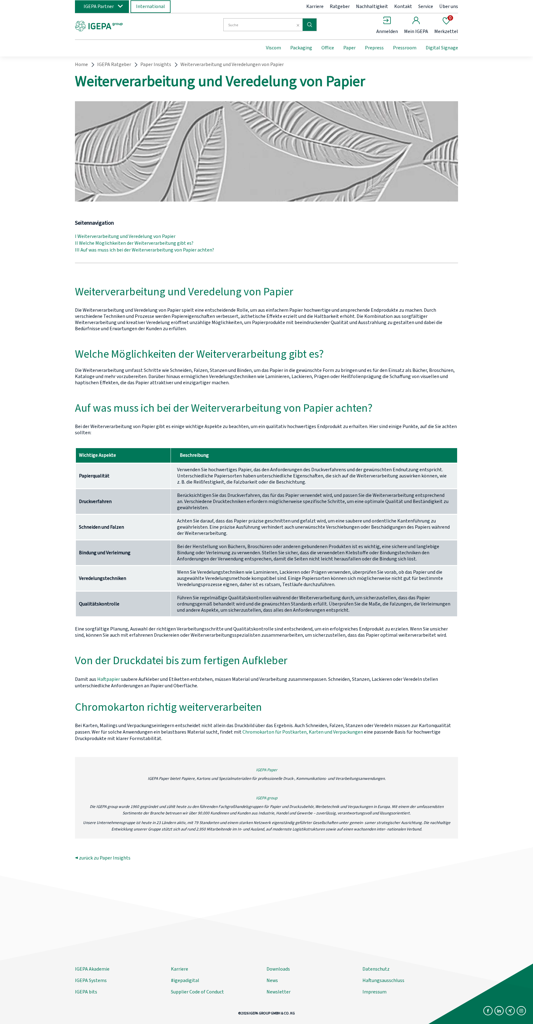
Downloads (278, 969)
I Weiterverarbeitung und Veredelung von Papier (125, 236)
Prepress (374, 47)
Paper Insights (155, 64)
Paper (349, 47)
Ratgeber (340, 6)
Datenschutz (376, 969)
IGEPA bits (86, 992)
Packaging (301, 47)
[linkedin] (499, 1010)
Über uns (448, 6)
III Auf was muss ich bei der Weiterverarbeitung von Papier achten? (144, 250)
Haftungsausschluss (383, 980)
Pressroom (404, 47)
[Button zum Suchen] (309, 25)
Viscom (273, 47)
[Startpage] (125, 25)
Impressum (374, 992)
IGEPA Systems (91, 980)
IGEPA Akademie (92, 969)
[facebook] (488, 1010)
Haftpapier (108, 679)
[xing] (510, 1010)
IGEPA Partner (99, 6)
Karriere (315, 6)
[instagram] (521, 1010)
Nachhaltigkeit (372, 6)
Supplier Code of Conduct (197, 992)
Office (327, 47)
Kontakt (403, 6)
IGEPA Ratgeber (114, 64)
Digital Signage (442, 47)
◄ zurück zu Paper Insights (102, 858)
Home (81, 64)
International (150, 6)
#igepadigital (185, 980)
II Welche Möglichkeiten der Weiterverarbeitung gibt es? (134, 243)
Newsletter (278, 992)
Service (425, 6)
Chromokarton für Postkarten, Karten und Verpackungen (302, 732)
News (272, 980)
